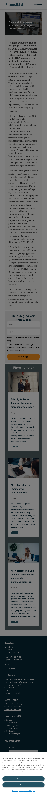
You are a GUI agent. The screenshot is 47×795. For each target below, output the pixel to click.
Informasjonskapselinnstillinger (23, 791)
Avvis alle (23, 785)
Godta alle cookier (23, 779)
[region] (23, 773)
